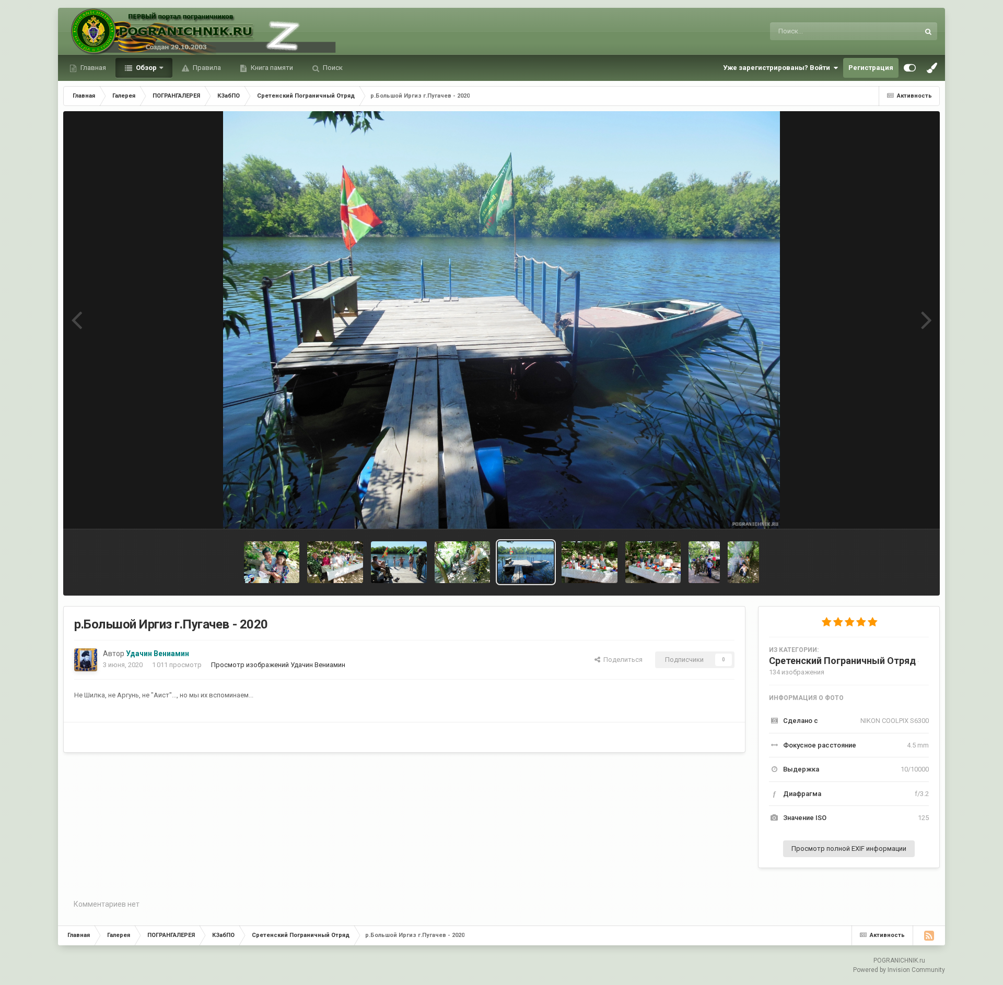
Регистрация (870, 68)
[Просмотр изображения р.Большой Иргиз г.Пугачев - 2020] (526, 562)
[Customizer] (910, 68)
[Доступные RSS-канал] (929, 935)
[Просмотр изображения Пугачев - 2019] (704, 562)
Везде (896, 31)
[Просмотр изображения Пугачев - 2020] (335, 562)
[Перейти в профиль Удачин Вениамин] (85, 659)
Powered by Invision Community (899, 970)
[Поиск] (928, 31)
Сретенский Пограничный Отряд (842, 660)
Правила (206, 68)
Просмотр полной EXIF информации (848, 848)
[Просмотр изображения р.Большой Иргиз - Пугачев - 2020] (399, 562)
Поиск (332, 68)
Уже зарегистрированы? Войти (778, 68)
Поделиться (621, 659)
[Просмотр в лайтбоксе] (501, 320)
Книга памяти (271, 68)
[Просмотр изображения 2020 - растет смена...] (272, 562)
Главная (92, 68)
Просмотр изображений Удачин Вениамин (278, 665)
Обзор (145, 68)
